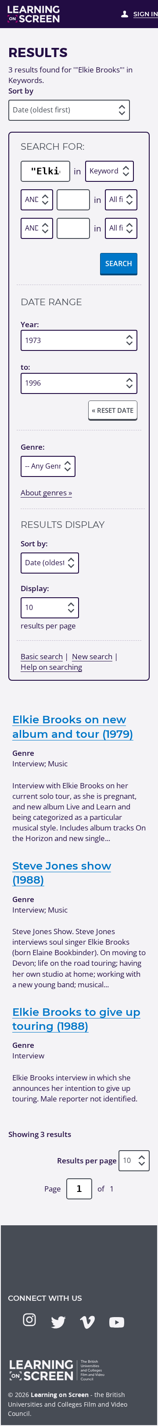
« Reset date (112, 410)
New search (92, 656)
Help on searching (51, 667)
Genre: (33, 447)
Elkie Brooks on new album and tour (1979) (72, 726)
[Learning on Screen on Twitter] (58, 1322)
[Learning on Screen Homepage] (33, 14)
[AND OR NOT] (37, 199)
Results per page (87, 1160)
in (77, 171)
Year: (30, 324)
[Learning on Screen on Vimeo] (87, 1322)
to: (25, 367)
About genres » (46, 492)
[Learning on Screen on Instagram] (29, 1319)
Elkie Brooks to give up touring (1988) (76, 1018)
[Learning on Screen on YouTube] (116, 1322)
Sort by (20, 91)
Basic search (42, 656)
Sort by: (34, 543)
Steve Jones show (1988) (61, 872)
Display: (35, 588)
